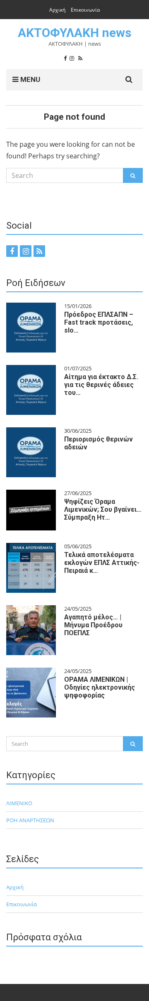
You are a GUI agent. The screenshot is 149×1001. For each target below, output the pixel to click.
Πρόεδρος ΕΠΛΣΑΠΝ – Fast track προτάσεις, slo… (98, 322)
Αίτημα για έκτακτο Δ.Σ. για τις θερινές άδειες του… (101, 385)
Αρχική (57, 9)
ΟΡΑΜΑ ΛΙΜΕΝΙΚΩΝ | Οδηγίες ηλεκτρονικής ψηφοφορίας (99, 687)
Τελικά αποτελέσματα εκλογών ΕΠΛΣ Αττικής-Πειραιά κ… (101, 562)
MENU (29, 79)
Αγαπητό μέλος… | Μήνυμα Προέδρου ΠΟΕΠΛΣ (93, 625)
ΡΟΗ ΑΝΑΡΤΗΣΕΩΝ (30, 820)
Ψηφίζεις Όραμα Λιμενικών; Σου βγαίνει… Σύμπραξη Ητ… (103, 509)
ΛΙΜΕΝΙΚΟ (19, 803)
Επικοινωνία (85, 9)
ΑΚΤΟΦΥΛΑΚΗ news (74, 32)
